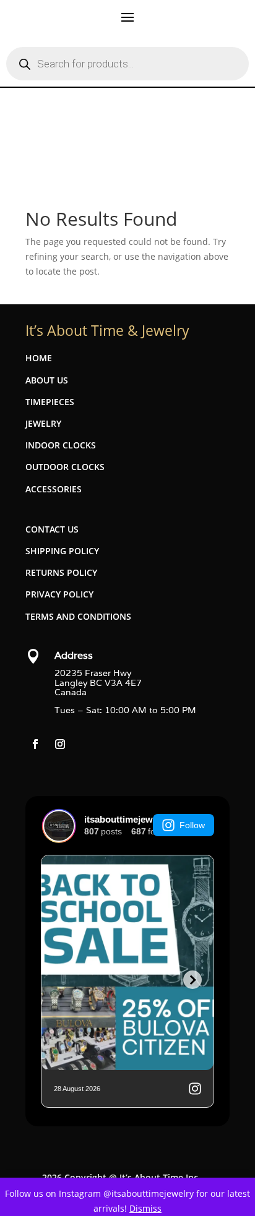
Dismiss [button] (145, 1208)
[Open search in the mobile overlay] (127, 64)
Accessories (53, 489)
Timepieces (49, 402)
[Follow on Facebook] (35, 744)
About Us (46, 380)
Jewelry (43, 423)
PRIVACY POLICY (59, 594)
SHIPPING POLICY (62, 551)
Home (38, 358)
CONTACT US (52, 529)
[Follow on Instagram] (60, 744)
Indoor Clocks (60, 445)
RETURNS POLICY (61, 572)
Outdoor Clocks (65, 467)
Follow (192, 825)
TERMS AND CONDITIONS (78, 616)
